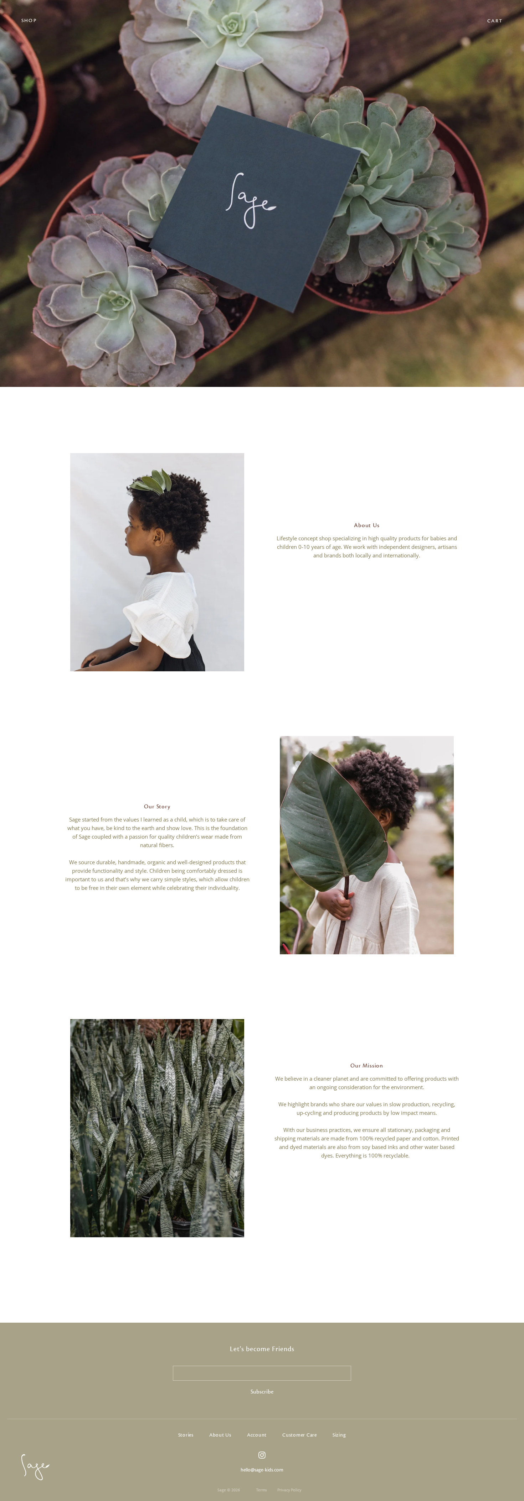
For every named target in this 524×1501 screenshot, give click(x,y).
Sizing (339, 1435)
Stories (186, 1435)
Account (257, 1435)
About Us (220, 1435)
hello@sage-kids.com (262, 1470)
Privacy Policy (289, 1490)
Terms (261, 1490)
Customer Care (299, 1435)
